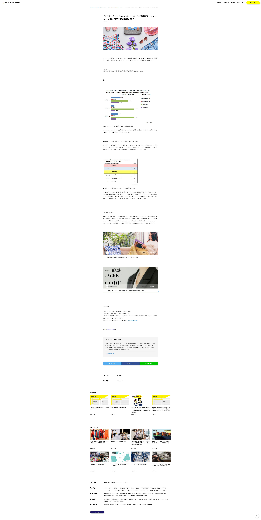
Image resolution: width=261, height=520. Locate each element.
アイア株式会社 (131, 495)
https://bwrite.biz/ (133, 320)
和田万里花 (123, 504)
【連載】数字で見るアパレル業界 (126, 488)
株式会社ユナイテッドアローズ (111, 493)
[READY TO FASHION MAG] (12, 3)
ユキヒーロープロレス (158, 499)
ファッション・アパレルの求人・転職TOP (98, 7)
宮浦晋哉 (129, 504)
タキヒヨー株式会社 (109, 495)
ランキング (120, 381)
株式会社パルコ (123, 493)
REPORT (233, 2)
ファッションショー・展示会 (111, 488)
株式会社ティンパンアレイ (148, 493)
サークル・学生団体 (116, 490)
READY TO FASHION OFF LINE (139, 490)
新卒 (129, 490)
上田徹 (139, 504)
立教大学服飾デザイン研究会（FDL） (129, 499)
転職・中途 (107, 490)
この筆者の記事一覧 (109, 353)
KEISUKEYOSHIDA (143, 499)
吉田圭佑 (150, 504)
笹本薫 (134, 504)
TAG (243, 2)
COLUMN (219, 2)
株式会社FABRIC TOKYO (121, 495)
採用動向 (124, 490)
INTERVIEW (226, 2)
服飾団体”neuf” (108, 501)
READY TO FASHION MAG (113, 7)
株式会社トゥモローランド (135, 493)
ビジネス (120, 375)
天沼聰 (144, 504)
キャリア (120, 482)
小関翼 (117, 504)
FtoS (167, 499)
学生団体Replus (115, 499)
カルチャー (114, 482)
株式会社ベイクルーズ (142, 495)
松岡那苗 (107, 504)
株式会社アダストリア (161, 493)
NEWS (238, 2)
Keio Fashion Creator (119, 501)
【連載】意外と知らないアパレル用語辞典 (157, 490)
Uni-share (107, 499)
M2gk (150, 499)
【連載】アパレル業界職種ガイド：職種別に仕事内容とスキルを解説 (151, 488)
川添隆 (112, 504)
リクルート (107, 482)
